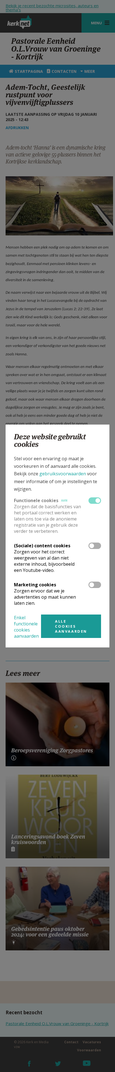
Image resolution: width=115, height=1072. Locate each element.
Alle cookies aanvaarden (71, 626)
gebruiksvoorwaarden (62, 474)
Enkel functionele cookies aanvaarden (26, 627)
